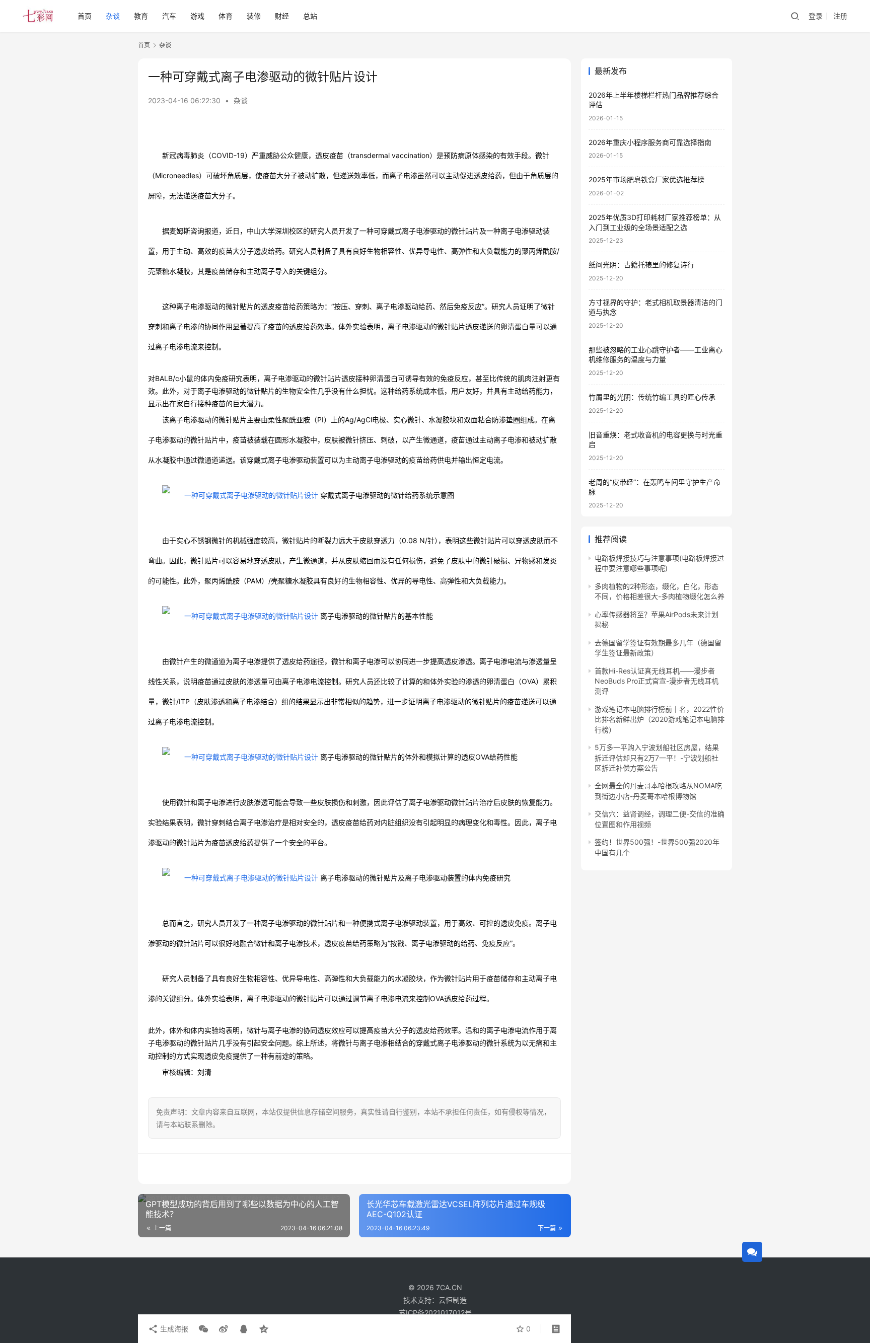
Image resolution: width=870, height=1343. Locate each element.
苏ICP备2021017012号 (435, 1312)
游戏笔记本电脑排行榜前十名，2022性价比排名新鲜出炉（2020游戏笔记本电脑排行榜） (659, 719)
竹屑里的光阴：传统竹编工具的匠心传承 (652, 397)
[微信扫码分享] (203, 1329)
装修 (254, 16)
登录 (816, 16)
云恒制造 (453, 1300)
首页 (85, 16)
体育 (226, 16)
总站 (310, 16)
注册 (840, 16)
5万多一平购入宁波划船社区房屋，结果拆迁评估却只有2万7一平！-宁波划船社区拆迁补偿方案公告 (657, 758)
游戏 (197, 16)
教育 (141, 16)
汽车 (169, 16)
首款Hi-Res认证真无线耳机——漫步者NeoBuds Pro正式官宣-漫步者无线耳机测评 (656, 681)
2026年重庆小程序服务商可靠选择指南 (650, 142)
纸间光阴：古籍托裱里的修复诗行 (641, 265)
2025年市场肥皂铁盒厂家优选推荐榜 (646, 180)
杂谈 (113, 16)
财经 (282, 16)
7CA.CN (449, 1287)
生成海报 (173, 1328)
